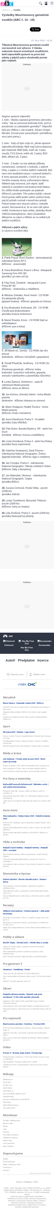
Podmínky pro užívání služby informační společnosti (26, 1198)
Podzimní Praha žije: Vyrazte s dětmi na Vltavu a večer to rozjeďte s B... (24, 792)
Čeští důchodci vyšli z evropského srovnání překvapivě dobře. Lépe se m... (26, 892)
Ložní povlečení (9, 1143)
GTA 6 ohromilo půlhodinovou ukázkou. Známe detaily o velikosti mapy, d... (26, 1029)
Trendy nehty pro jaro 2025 (27, 759)
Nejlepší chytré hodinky (13, 848)
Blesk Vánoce (9, 703)
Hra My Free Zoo (27, 648)
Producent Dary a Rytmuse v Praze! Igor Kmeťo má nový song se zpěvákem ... (26, 1058)
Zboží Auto (7, 1102)
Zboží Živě (7, 1082)
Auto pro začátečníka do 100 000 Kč (16, 1099)
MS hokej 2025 (9, 732)
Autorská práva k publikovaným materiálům (27, 1196)
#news (27, 969)
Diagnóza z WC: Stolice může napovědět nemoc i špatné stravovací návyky (23, 1002)
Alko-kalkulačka (10, 816)
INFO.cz (40, 703)
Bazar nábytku (8, 1146)
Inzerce (43, 660)
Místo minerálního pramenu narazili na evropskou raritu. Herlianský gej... (23, 953)
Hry (11, 636)
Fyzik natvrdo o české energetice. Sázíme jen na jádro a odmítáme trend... (23, 887)
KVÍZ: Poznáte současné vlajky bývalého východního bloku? (25, 956)
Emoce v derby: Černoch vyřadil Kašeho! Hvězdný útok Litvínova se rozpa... (27, 737)
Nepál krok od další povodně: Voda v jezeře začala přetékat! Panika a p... (25, 718)
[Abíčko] (6, 6)
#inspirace (7, 969)
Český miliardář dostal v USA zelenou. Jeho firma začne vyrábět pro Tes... (26, 897)
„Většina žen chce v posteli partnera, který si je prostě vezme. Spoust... (25, 1066)
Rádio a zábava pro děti (11, 1164)
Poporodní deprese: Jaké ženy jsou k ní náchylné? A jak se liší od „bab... (27, 1010)
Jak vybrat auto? (9, 1108)
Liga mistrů (30, 732)
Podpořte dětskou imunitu (14, 994)
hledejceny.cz (8, 1079)
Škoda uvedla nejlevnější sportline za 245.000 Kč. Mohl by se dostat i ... (25, 834)
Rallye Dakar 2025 (27, 816)
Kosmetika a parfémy (10, 1135)
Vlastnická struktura (34, 1203)
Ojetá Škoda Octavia (10, 1105)
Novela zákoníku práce (29, 879)
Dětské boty (7, 1140)
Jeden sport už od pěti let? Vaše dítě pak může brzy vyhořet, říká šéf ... (27, 802)
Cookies (42, 1201)
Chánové (9, 645)
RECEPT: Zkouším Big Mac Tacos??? (17, 981)
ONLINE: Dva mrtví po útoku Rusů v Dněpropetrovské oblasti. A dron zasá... (26, 708)
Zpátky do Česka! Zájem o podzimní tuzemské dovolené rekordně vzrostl (23, 948)
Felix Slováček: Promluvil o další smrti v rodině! (20, 1062)
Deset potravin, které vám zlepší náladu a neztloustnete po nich (26, 1006)
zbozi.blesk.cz (8, 1091)
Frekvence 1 (7, 1167)
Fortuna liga (37, 1053)
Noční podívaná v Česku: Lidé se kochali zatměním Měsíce (24, 768)
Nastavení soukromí (18, 1203)
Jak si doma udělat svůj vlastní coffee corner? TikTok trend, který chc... (27, 977)
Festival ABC (39, 1024)
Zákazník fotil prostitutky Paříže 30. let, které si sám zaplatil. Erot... (25, 713)
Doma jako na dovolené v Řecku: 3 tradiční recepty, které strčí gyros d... (26, 919)
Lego (5, 1129)
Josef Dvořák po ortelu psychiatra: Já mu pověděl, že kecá (24, 771)
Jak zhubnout (9, 759)
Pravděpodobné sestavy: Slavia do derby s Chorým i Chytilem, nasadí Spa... (26, 742)
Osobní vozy (7, 1085)
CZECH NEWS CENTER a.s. (33, 1188)
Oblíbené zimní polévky (13, 911)
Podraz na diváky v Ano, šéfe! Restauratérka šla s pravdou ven (26, 766)
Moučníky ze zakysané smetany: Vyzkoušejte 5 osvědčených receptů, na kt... (25, 924)
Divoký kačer (23, 943)
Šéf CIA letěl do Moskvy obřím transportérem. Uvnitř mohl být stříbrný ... (25, 855)
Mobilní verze (39, 674)
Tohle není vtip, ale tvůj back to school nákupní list (21, 973)
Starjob (5, 1159)
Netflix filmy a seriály (39, 943)
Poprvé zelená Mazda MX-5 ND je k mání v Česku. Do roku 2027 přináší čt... (27, 829)
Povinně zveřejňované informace (27, 1207)
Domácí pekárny (31, 911)
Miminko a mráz (41, 784)
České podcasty (9, 1162)
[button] (52, 3)
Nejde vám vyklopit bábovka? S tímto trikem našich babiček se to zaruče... (26, 929)
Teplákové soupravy (10, 1138)
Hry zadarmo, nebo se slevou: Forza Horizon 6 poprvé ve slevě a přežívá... (27, 865)
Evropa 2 (6, 1170)
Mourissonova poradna (13, 1024)
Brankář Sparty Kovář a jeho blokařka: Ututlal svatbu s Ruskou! (26, 746)
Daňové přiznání (10, 879)
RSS (36, 1182)
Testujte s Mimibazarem (11, 1120)
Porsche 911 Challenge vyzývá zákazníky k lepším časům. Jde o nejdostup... (27, 824)
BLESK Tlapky (9, 943)
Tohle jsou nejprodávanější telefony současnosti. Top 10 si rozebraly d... (24, 860)
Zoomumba (44, 645)
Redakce (28, 1182)
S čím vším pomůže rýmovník (26, 997)
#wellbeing (18, 969)
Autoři (10, 660)
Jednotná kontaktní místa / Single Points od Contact (26, 1205)
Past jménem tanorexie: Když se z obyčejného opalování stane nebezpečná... (26, 797)
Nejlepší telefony (32, 848)
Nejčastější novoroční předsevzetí (18, 784)
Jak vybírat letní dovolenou (14, 787)
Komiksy (28, 1024)
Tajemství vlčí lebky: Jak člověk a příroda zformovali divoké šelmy (24, 1034)
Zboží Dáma (7, 1088)
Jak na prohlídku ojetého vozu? (14, 1094)
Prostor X (7, 1053)
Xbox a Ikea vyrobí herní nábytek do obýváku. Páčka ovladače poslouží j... (26, 1039)
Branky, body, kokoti (22, 1053)
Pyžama (6, 1132)
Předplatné (26, 660)
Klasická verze (17, 674)
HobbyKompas (8, 1096)
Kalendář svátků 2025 (26, 703)
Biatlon (20, 732)
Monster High (8, 1123)
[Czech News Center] (32, 684)
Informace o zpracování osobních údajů (22, 1201)
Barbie (5, 1126)
